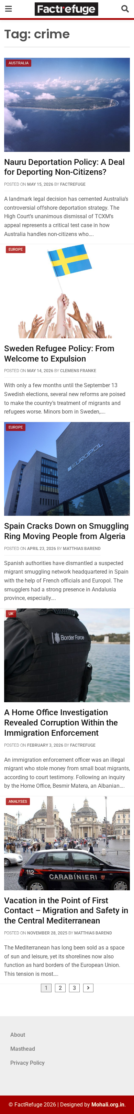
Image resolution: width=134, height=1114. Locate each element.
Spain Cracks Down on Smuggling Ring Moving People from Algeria (66, 531)
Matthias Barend (82, 548)
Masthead (22, 1049)
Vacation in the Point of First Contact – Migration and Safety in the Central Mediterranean (66, 911)
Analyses (18, 801)
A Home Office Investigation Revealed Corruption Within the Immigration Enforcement (61, 723)
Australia (19, 63)
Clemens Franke (78, 370)
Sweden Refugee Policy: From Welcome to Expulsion (59, 354)
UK (11, 614)
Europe (16, 249)
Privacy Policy (27, 1063)
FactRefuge (73, 184)
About (17, 1035)
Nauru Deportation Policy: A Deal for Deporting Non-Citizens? (64, 167)
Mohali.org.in (107, 1104)
